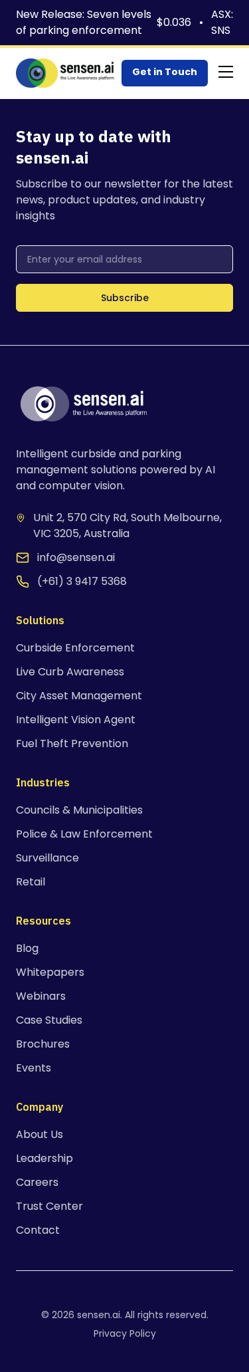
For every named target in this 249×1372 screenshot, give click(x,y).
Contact (38, 1230)
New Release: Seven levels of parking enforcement (83, 22)
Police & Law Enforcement (84, 834)
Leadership (44, 1158)
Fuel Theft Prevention (72, 743)
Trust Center (49, 1206)
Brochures (43, 1044)
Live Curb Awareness (70, 671)
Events (33, 1068)
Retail (30, 881)
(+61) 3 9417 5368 (82, 581)
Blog (27, 948)
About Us (39, 1134)
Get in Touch (164, 71)
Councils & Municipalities (79, 810)
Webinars (41, 996)
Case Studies (49, 1020)
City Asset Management (79, 695)
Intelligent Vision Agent (75, 719)
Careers (37, 1182)
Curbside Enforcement (75, 647)
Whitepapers (50, 972)
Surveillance (47, 857)
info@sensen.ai (76, 557)
